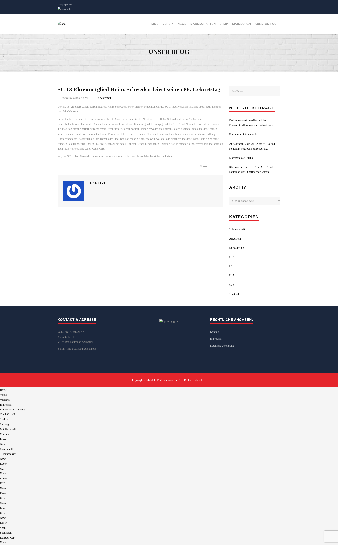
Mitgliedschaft (8, 429)
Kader (3, 463)
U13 (231, 257)
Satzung (4, 424)
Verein (168, 23)
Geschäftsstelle (8, 414)
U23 (231, 284)
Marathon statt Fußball (241, 157)
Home (154, 23)
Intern (3, 439)
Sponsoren (241, 23)
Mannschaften (203, 23)
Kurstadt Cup (267, 23)
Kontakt (214, 331)
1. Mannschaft (237, 229)
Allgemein (106, 97)
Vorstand (234, 294)
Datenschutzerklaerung (12, 409)
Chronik (4, 434)
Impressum (216, 338)
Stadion (4, 419)
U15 (231, 266)
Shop (224, 23)
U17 (231, 275)
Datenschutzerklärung (222, 345)
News (182, 23)
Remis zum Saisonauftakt (243, 134)
